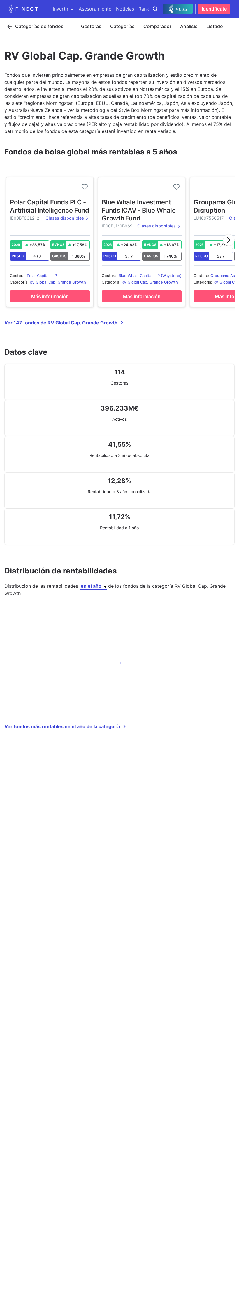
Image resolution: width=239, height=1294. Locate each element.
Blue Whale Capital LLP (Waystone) (150, 275)
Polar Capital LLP (42, 275)
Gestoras (91, 26)
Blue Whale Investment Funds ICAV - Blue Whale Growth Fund (139, 210)
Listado (214, 26)
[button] (229, 240)
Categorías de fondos (39, 26)
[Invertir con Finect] (23, 9)
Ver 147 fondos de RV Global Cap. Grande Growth (60, 323)
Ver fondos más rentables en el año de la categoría (62, 726)
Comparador (157, 26)
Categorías (122, 26)
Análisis (189, 26)
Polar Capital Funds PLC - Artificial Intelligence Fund (49, 206)
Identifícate (214, 9)
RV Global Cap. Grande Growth (58, 282)
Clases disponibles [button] (64, 217)
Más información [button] (50, 296)
